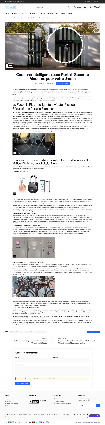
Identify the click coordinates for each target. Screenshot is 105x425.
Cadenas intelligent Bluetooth (61, 126)
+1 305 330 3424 (60, 401)
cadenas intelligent (53, 166)
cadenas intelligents (57, 120)
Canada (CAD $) (86, 1)
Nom (17, 357)
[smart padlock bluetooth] (33, 154)
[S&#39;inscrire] (98, 405)
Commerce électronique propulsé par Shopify (92, 422)
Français (96, 1)
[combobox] (53, 7)
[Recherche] (68, 7)
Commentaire (19, 365)
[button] (97, 7)
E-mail (55, 357)
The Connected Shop (81, 422)
